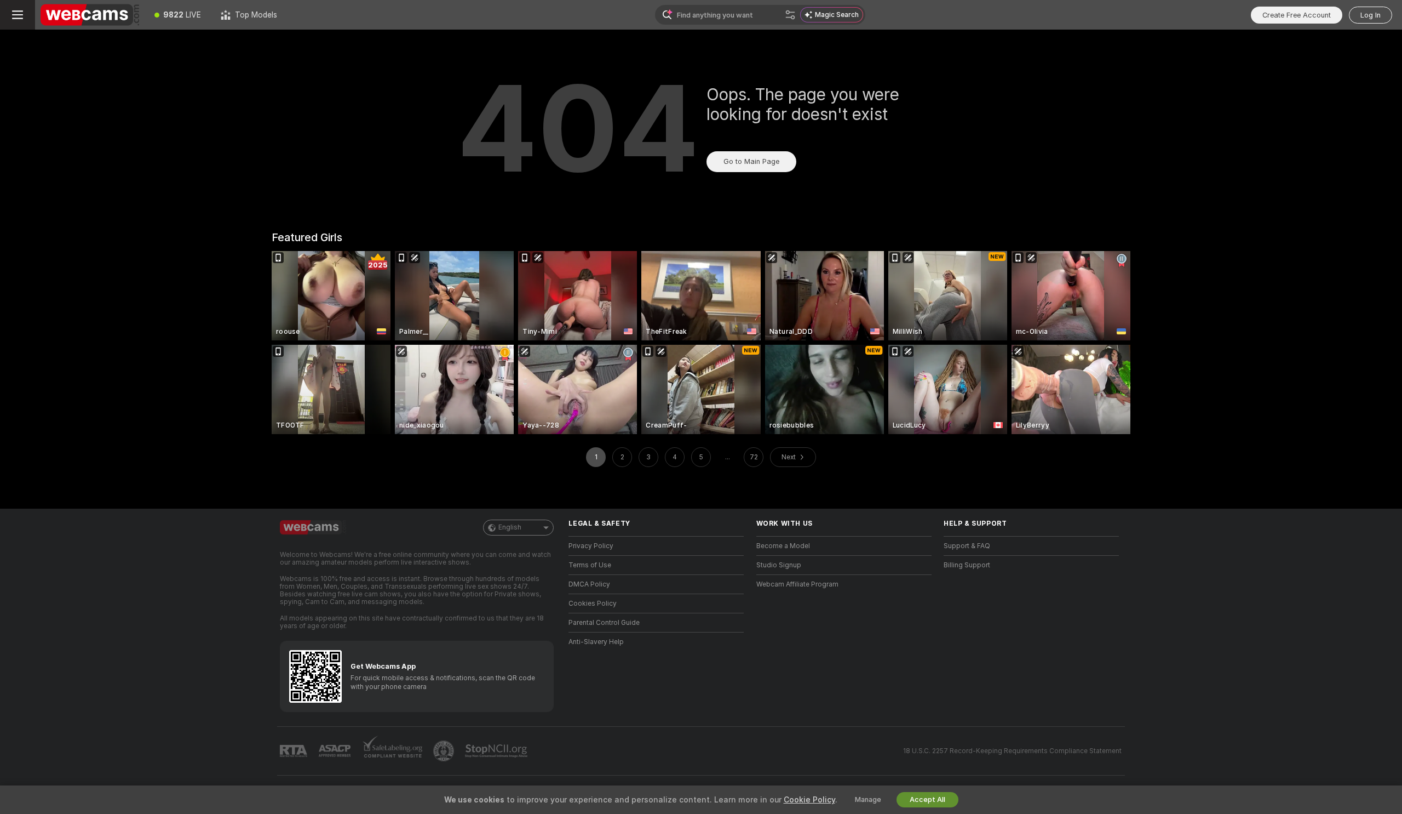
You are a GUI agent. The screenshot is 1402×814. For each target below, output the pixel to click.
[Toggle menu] (17, 15)
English (509, 527)
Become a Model (783, 546)
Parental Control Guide (604, 623)
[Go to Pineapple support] (444, 751)
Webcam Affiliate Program (797, 584)
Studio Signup (778, 565)
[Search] (790, 14)
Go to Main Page (751, 161)
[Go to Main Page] (90, 15)
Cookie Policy (809, 799)
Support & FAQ (967, 546)
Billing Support (967, 565)
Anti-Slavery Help (596, 642)
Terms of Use (589, 565)
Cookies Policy (592, 603)
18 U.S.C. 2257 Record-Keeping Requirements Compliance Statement (1012, 751)
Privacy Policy (590, 546)
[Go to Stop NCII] (497, 751)
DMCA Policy (589, 584)
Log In (1370, 15)
